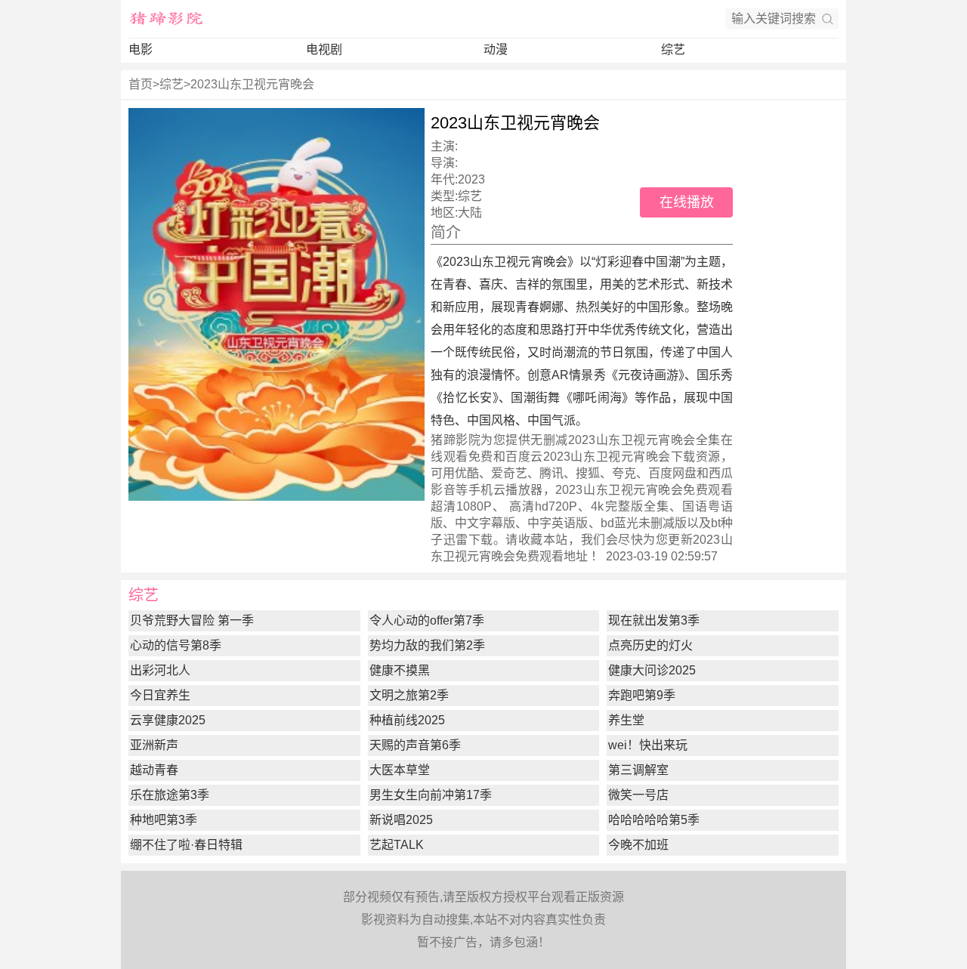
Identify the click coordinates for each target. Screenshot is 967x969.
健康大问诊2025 (652, 670)
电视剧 (324, 49)
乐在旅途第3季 (169, 794)
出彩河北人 (160, 670)
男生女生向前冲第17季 (430, 794)
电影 (140, 49)
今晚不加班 (638, 844)
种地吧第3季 (163, 819)
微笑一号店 (638, 794)
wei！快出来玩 (647, 745)
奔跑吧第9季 (641, 695)
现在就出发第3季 (654, 620)
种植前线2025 (407, 720)
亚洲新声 (154, 745)
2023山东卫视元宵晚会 (252, 84)
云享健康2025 (167, 720)
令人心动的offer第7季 (426, 620)
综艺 (673, 49)
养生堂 (626, 720)
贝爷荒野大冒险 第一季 (192, 620)
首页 (140, 84)
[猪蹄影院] (166, 19)
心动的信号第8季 (175, 645)
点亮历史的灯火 (650, 645)
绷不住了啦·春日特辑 (186, 844)
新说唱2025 (401, 819)
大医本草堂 (399, 770)
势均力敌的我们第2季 (427, 645)
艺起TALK (396, 844)
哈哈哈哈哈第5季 (654, 819)
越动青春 (154, 770)
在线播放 (687, 202)
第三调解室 (638, 770)
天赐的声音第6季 (415, 745)
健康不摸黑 (399, 670)
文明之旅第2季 (409, 695)
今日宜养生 (160, 695)
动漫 (496, 49)
